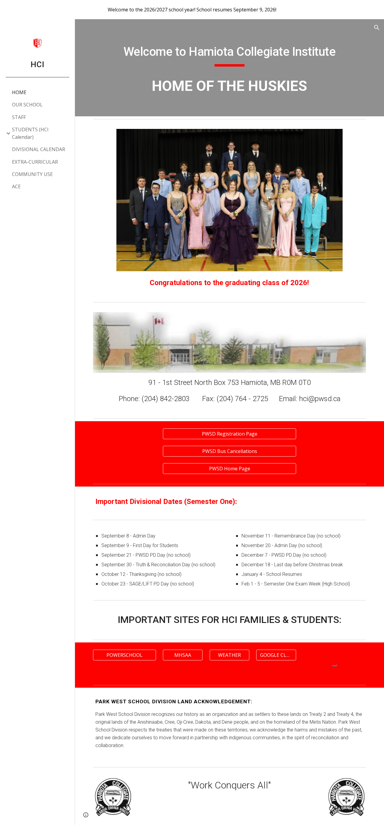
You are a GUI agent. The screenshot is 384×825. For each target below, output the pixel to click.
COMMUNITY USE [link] (32, 174)
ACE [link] (16, 186)
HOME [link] (19, 92)
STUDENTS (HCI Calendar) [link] (30, 133)
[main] (229, 52)
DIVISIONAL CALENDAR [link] (38, 149)
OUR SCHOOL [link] (27, 104)
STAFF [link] (19, 117)
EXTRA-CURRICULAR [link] (35, 162)
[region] (192, 9)
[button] (377, 27)
